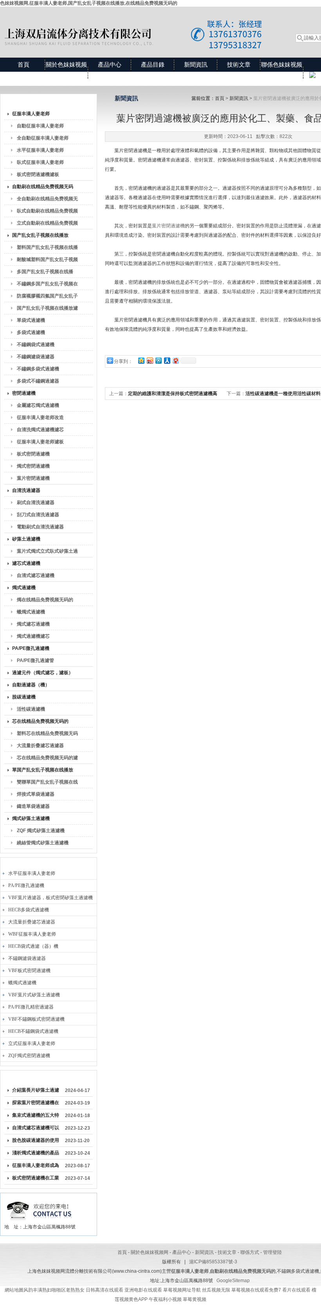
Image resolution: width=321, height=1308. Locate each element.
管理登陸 (272, 1252)
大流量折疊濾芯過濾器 (40, 745)
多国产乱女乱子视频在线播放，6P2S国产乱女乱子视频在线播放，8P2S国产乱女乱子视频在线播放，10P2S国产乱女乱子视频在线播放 (47, 273)
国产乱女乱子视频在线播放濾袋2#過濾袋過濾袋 (47, 309)
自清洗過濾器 (26, 490)
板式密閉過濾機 (33, 454)
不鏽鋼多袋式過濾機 (38, 369)
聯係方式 (249, 1252)
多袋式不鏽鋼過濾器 (38, 381)
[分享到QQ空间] (141, 360)
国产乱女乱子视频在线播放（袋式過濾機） (40, 236)
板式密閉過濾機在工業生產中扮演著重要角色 (35, 1179)
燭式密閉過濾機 (33, 466)
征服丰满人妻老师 (31, 113)
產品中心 (109, 64)
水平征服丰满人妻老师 (40, 150)
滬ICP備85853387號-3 (213, 1261)
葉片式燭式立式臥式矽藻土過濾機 (47, 552)
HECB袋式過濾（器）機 (33, 946)
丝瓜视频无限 (216, 1290)
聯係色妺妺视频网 (281, 71)
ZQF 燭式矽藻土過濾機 (41, 830)
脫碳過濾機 (24, 697)
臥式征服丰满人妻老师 (40, 162)
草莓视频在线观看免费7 (256, 1290)
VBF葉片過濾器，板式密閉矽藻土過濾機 (50, 897)
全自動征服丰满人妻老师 (43, 138)
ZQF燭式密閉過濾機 (29, 1055)
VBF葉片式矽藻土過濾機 (34, 995)
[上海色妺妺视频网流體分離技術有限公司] (139, 24)
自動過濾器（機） (31, 685)
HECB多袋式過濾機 (28, 910)
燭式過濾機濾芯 (33, 636)
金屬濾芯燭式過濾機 (38, 405)
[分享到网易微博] (175, 360)
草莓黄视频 (194, 1299)
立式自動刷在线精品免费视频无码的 (47, 224)
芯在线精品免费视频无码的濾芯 (47, 759)
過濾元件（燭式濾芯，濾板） (42, 672)
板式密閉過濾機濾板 (38, 174)
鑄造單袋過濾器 (33, 806)
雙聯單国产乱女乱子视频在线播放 (47, 783)
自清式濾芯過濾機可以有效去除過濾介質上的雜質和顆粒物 (35, 1129)
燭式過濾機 (24, 587)
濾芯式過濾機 (26, 563)
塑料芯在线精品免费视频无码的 (47, 735)
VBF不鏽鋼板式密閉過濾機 (36, 1019)
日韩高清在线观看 (104, 1290)
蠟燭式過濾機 (31, 612)
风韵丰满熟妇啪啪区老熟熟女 (54, 1290)
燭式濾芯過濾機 (33, 624)
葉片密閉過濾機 (33, 478)
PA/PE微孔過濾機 (30, 648)
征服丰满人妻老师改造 (40, 417)
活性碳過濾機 (31, 709)
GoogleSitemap (233, 1280)
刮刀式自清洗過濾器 (38, 514)
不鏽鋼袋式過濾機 (35, 344)
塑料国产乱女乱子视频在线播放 (47, 249)
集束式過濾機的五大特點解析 (35, 1116)
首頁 (23, 64)
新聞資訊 (195, 64)
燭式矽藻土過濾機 (31, 818)
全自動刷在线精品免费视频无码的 (47, 200)
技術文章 (239, 64)
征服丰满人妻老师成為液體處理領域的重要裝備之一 (35, 1167)
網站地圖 (14, 1290)
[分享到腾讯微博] (158, 360)
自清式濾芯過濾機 (35, 575)
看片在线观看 (296, 1290)
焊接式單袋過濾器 (35, 794)
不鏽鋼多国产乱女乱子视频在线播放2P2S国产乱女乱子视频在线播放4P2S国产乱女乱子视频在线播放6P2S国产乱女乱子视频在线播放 (47, 285)
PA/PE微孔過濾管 (35, 660)
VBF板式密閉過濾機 (29, 970)
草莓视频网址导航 (182, 1290)
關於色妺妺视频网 (66, 71)
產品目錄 (152, 64)
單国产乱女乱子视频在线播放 (42, 770)
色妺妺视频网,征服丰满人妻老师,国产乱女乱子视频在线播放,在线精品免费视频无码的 (88, 3)
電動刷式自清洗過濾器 (40, 527)
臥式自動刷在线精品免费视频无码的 (47, 212)
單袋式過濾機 (31, 320)
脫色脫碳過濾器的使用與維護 (35, 1141)
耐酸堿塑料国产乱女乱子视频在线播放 (47, 261)
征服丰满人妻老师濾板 (40, 441)
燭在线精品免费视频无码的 (45, 599)
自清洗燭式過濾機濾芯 (40, 429)
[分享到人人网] (166, 360)
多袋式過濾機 (31, 332)
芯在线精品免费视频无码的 (40, 721)
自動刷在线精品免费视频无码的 (42, 188)
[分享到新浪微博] (149, 360)
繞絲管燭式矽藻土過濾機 (43, 842)
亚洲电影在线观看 (143, 1290)
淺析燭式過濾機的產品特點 (35, 1154)
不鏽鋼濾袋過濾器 (35, 356)
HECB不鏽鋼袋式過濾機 (33, 1031)
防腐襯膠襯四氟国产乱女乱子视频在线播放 (47, 297)
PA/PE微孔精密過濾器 (31, 1007)
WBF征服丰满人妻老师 (32, 934)
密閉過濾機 (24, 393)
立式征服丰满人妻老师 (31, 1043)
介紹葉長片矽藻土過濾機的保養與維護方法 (35, 1091)
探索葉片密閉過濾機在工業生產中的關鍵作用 (35, 1104)
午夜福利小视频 (165, 1299)
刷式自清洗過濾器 (35, 502)
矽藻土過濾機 (26, 539)
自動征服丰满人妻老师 (40, 126)
